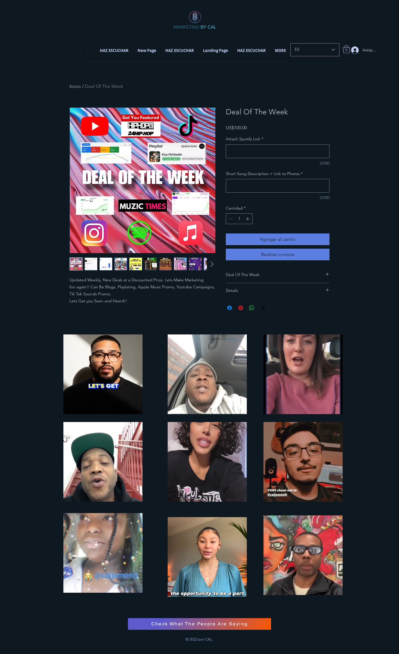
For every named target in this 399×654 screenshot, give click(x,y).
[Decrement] (230, 219)
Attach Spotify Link (244, 139)
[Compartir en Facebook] (229, 307)
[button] (346, 49)
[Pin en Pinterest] (240, 307)
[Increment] (248, 219)
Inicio (75, 86)
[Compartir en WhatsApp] (251, 307)
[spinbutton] (239, 219)
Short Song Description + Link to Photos (264, 173)
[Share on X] (262, 307)
